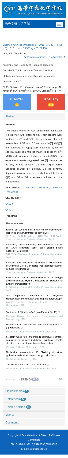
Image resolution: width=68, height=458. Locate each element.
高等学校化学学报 (17, 23)
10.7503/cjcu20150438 (34, 48)
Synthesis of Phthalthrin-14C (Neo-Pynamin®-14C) (31, 312)
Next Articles (56, 56)
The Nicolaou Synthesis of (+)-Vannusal (26, 364)
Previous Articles (36, 56)
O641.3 (9, 209)
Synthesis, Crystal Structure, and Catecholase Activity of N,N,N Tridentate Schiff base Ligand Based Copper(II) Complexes (34, 247)
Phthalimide (11, 191)
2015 (41, 44)
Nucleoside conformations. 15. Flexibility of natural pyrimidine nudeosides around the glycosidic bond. (34, 354)
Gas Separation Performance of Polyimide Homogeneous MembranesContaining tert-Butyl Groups (34, 297)
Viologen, (57, 187)
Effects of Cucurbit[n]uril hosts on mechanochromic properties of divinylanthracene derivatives (34, 231)
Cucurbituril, (31, 187)
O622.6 (9, 203)
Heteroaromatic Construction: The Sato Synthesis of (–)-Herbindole (34, 326)
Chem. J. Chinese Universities (19, 44)
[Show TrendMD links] (60, 379)
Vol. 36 (49, 44)
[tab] (34, 116)
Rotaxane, (45, 187)
